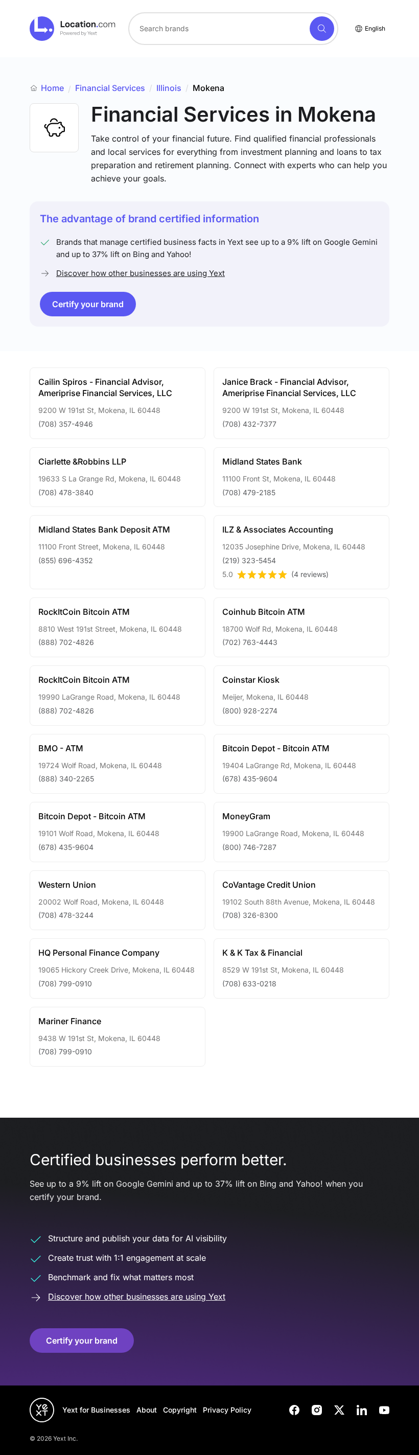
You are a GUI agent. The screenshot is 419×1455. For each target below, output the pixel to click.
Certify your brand (88, 304)
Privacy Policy (227, 1409)
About (146, 1409)
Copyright (180, 1409)
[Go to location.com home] (73, 28)
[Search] (322, 28)
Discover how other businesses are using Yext (140, 273)
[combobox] (233, 28)
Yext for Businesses (96, 1409)
